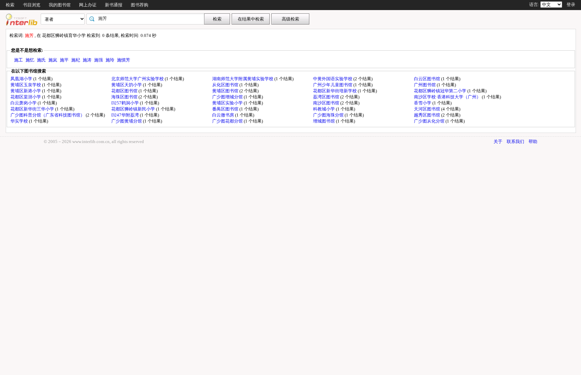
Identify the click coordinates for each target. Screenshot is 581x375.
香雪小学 (423, 102)
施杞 (75, 59)
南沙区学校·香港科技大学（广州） (448, 96)
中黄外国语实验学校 (333, 78)
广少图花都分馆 (228, 121)
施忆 (30, 59)
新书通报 (113, 4)
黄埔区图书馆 (225, 90)
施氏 (41, 59)
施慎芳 (123, 59)
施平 (64, 59)
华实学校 (19, 121)
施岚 (52, 59)
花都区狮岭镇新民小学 (133, 108)
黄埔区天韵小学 (127, 84)
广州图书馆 (425, 84)
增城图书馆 (324, 121)
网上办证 (87, 4)
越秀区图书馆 (427, 115)
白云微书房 (223, 115)
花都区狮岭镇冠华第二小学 (440, 90)
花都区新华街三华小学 (32, 108)
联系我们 (515, 141)
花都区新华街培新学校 (335, 90)
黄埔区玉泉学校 (26, 84)
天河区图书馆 (427, 108)
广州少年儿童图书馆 (333, 84)
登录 (571, 4)
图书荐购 (139, 4)
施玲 (110, 59)
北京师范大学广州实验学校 (138, 78)
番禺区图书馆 (225, 108)
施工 (18, 59)
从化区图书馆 (225, 84)
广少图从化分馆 (430, 121)
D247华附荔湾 (125, 115)
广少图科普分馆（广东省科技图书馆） (48, 115)
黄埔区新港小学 (26, 90)
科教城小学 (324, 108)
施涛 (87, 59)
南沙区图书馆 (326, 102)
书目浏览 (31, 4)
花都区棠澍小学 (26, 96)
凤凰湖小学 (21, 78)
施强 (98, 59)
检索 (10, 4)
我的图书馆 (60, 4)
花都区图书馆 (125, 90)
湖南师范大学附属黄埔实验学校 (243, 78)
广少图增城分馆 (228, 96)
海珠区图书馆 (125, 96)
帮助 (533, 141)
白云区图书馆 (427, 78)
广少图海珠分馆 (329, 115)
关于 (498, 141)
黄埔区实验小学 (228, 102)
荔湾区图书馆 (326, 96)
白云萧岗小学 (24, 102)
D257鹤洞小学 (125, 102)
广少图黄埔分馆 (127, 121)
